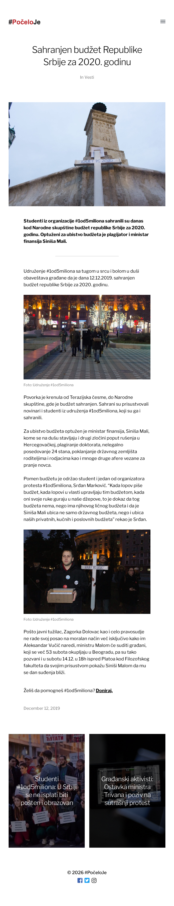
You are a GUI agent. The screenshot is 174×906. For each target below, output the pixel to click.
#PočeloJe (96, 872)
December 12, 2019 (42, 708)
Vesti (89, 77)
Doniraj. (104, 690)
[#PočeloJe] (24, 22)
